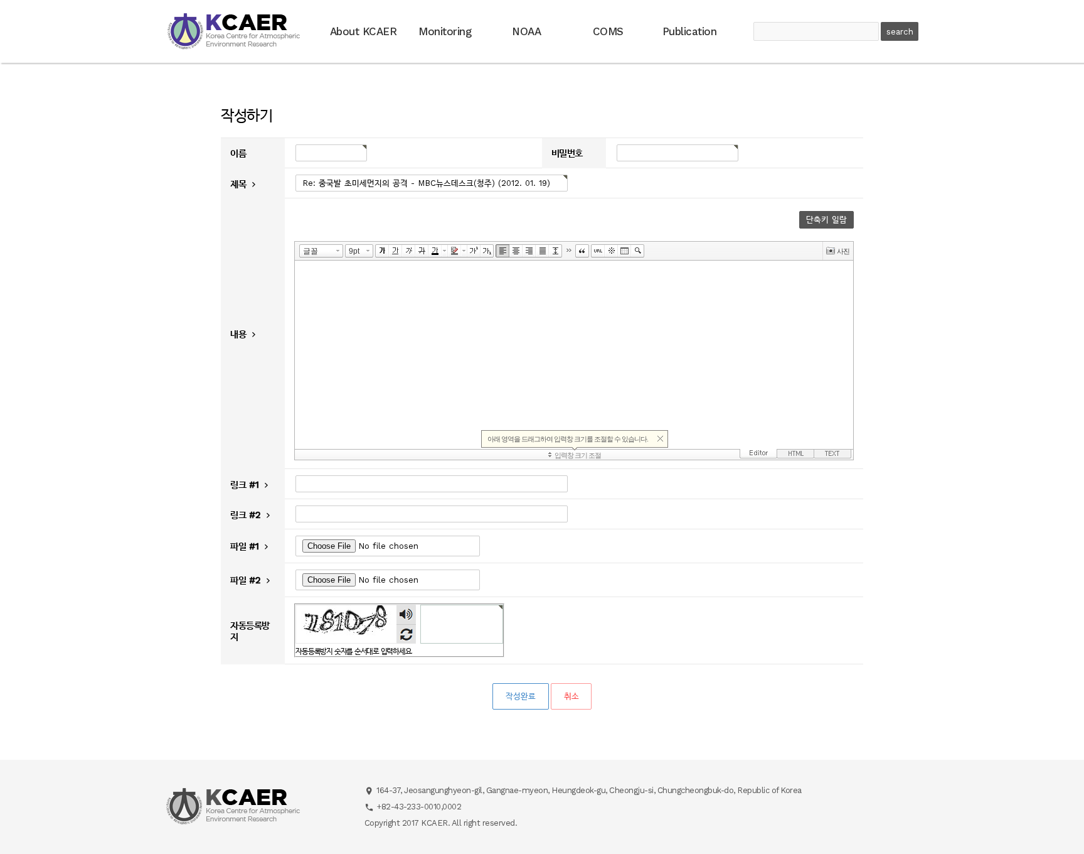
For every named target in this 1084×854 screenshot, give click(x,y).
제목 (239, 184)
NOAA (526, 31)
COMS (608, 31)
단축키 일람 (826, 219)
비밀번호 (567, 153)
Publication (689, 31)
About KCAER (363, 31)
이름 (238, 153)
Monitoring (444, 31)
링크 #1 (246, 484)
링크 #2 (246, 515)
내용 (239, 334)
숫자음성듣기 (406, 614)
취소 (571, 696)
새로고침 (406, 634)
